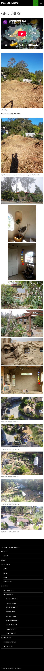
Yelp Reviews (8, 646)
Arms (5, 569)
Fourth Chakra (11, 607)
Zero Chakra (10, 633)
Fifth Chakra (11, 612)
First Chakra (8, 594)
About (6, 556)
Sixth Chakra (11, 616)
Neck (5, 577)
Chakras (4, 586)
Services (4, 551)
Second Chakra (11, 599)
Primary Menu (41, 3)
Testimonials (6, 638)
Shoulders (7, 582)
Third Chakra (11, 603)
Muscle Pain (5, 564)
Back (5, 573)
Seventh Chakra (12, 620)
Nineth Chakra (11, 629)
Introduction (9, 590)
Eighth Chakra (11, 625)
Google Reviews (10, 642)
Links (3, 560)
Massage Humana (9, 3)
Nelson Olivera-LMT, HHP (10, 547)
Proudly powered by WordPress (11, 668)
